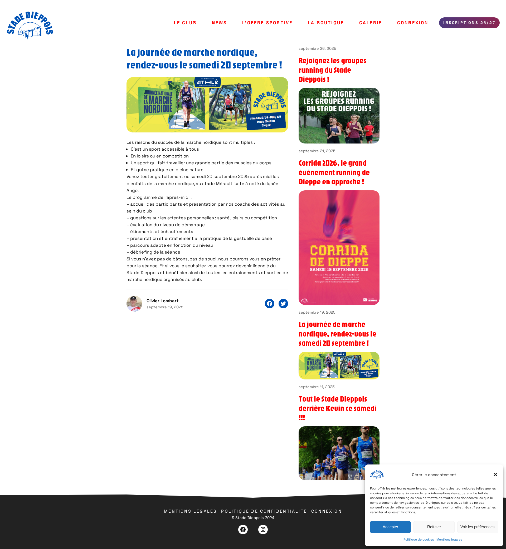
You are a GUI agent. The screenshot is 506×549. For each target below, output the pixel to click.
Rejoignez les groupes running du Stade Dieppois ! (332, 70)
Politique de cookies (418, 539)
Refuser (434, 527)
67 (469, 22)
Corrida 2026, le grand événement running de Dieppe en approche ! (334, 172)
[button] (495, 474)
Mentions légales (449, 539)
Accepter (390, 527)
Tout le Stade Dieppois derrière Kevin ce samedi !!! (338, 408)
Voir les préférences (477, 527)
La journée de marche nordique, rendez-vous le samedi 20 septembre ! (337, 333)
